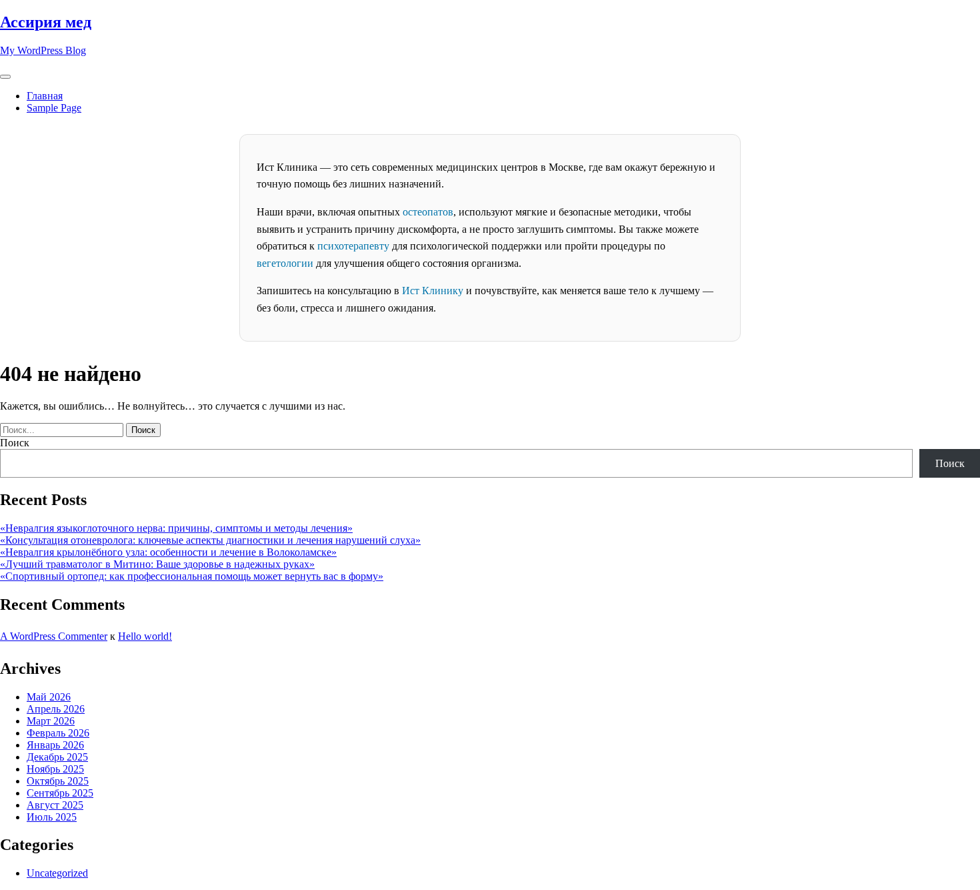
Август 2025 (55, 805)
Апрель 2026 (56, 709)
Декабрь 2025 (57, 757)
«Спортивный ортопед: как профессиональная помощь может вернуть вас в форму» (191, 576)
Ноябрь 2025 (55, 769)
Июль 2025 (52, 817)
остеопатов (428, 211)
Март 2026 (51, 721)
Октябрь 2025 (58, 781)
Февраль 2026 (58, 733)
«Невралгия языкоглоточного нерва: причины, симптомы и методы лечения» (176, 528)
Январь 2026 (55, 745)
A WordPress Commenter (53, 636)
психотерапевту (353, 246)
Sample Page (54, 107)
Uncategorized (57, 873)
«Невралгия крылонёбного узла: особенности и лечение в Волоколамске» (168, 552)
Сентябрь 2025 (60, 793)
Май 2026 (49, 697)
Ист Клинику (432, 290)
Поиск (14, 442)
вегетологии (285, 263)
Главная (45, 95)
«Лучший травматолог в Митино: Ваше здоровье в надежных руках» (157, 564)
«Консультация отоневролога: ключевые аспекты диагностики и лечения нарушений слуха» (210, 540)
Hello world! (145, 636)
